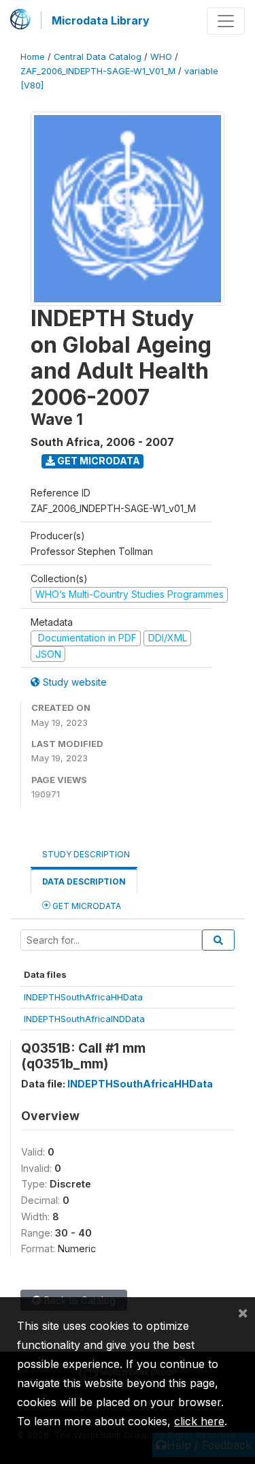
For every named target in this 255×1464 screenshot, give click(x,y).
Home (32, 57)
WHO (161, 57)
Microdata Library (101, 20)
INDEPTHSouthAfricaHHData (83, 996)
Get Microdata (97, 460)
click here (199, 1421)
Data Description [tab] (84, 881)
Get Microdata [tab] (85, 906)
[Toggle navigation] (226, 21)
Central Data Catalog (97, 57)
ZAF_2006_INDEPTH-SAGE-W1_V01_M (97, 71)
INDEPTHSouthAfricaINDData (84, 1018)
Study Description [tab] (86, 854)
